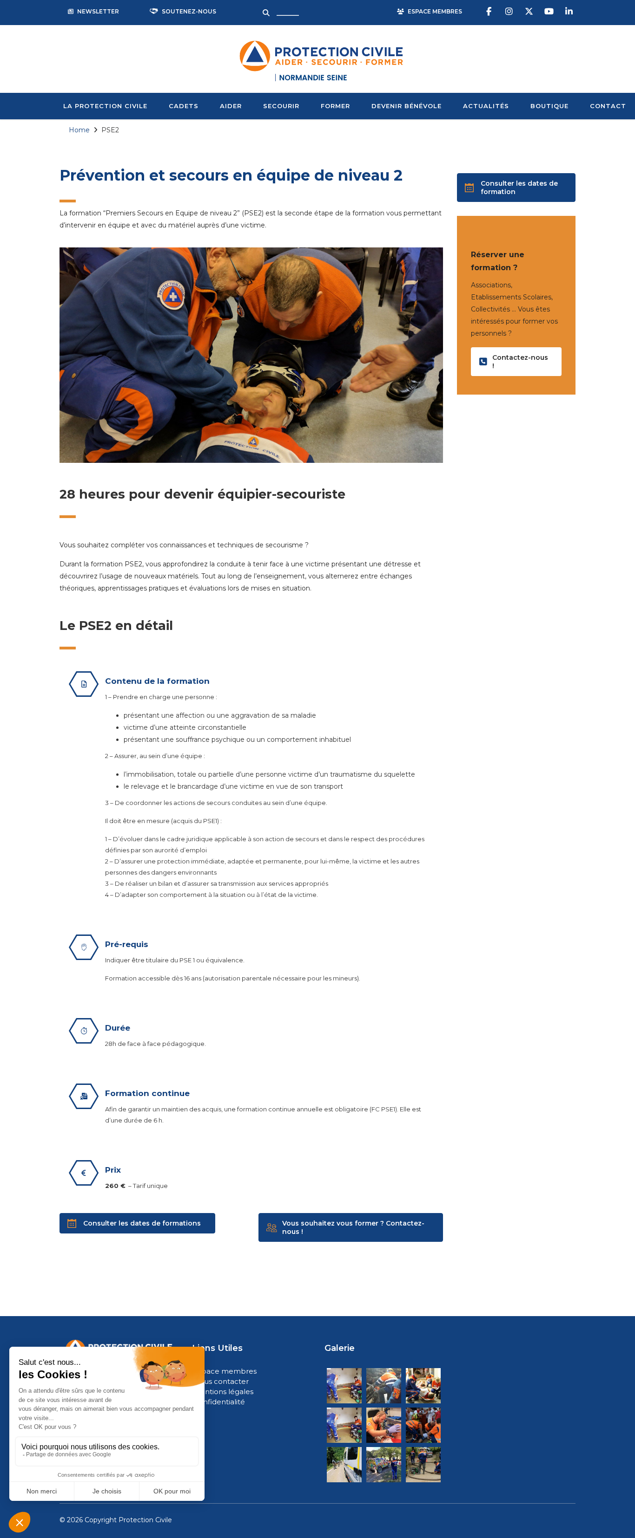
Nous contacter (221, 1381)
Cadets (183, 106)
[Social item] (490, 12)
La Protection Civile (105, 106)
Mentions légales (223, 1391)
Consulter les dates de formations (142, 1223)
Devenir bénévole (406, 106)
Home (79, 130)
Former (335, 106)
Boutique (549, 106)
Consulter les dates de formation (519, 187)
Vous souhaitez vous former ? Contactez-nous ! (353, 1227)
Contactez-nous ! (520, 361)
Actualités (486, 106)
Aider (231, 106)
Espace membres (225, 1371)
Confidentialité (219, 1401)
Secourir (281, 106)
